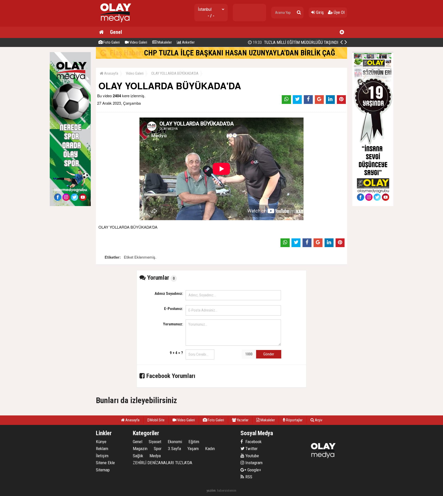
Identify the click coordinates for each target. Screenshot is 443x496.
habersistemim (226, 490)
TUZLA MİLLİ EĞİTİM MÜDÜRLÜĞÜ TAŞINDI (295, 42)
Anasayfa (110, 73)
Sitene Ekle (105, 462)
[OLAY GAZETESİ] (115, 24)
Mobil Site (157, 420)
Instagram (253, 462)
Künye (101, 441)
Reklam (102, 448)
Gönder (268, 354)
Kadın (210, 448)
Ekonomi (175, 441)
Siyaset (155, 441)
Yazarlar (242, 420)
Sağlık (138, 455)
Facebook (252, 441)
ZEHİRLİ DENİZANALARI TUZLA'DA (162, 462)
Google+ (252, 469)
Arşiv (318, 420)
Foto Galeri (111, 42)
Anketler (188, 42)
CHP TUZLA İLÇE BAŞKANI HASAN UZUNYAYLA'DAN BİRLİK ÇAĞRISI (245, 52)
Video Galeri (138, 42)
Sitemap (103, 469)
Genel (116, 32)
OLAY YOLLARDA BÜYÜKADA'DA (174, 73)
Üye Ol (339, 12)
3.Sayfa (174, 448)
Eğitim (193, 441)
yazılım (211, 490)
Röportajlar (294, 420)
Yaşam (193, 448)
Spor (158, 448)
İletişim (102, 455)
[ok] (299, 12)
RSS (248, 476)
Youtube (251, 455)
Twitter (251, 448)
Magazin (140, 448)
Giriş (319, 12)
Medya (155, 455)
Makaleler (164, 42)
